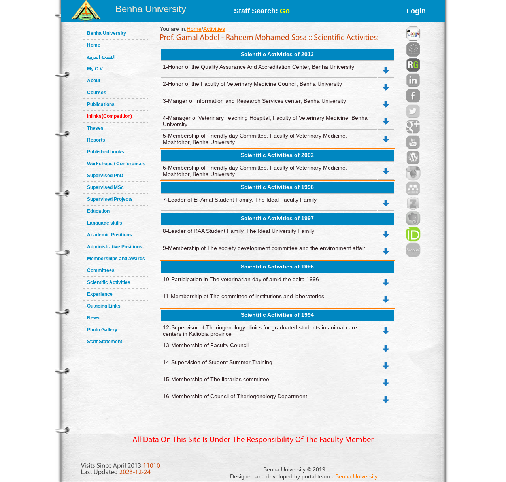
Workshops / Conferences (116, 163)
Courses (96, 92)
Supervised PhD (105, 175)
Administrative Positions (114, 247)
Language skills (104, 223)
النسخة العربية (101, 57)
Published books (105, 152)
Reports (96, 140)
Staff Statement (104, 341)
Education (98, 211)
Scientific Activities (108, 282)
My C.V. (95, 69)
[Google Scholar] (413, 24)
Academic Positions (109, 235)
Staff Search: (262, 11)
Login (416, 11)
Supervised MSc (105, 187)
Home (93, 45)
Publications (101, 104)
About (93, 80)
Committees (101, 270)
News (93, 318)
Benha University (150, 9)
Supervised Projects (110, 199)
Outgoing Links (104, 306)
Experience (100, 294)
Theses (95, 128)
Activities (214, 29)
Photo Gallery (102, 330)
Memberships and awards (116, 258)
